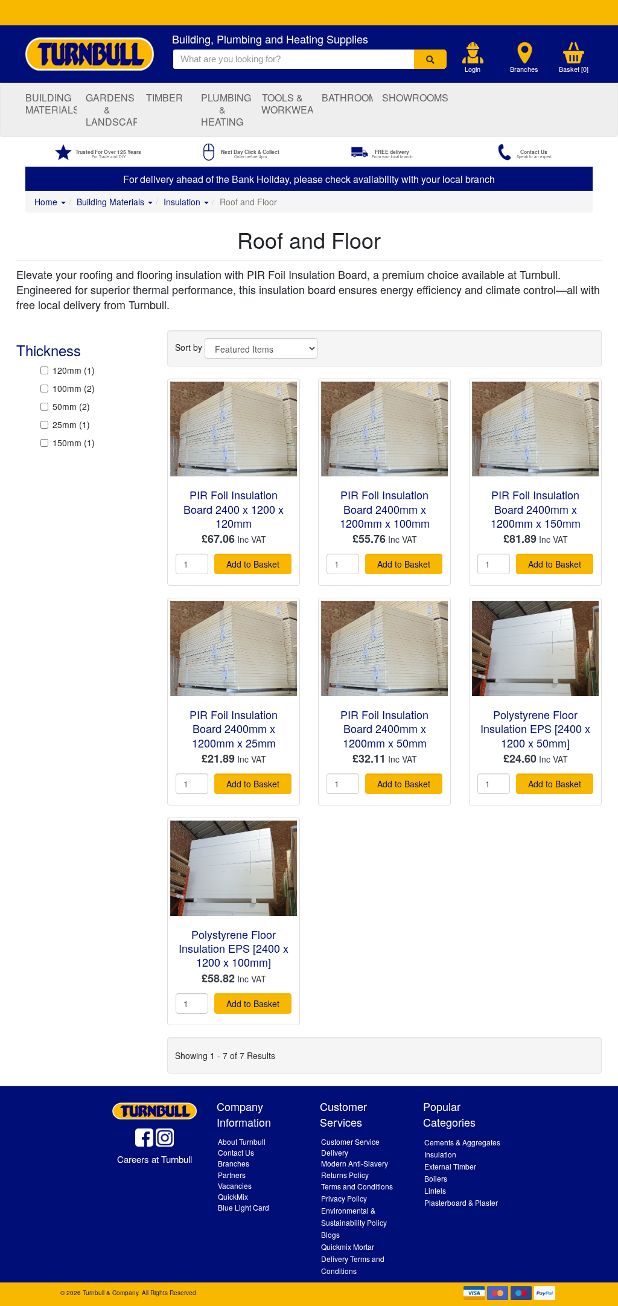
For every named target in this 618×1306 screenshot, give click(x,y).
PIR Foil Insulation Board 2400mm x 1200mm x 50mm (384, 728)
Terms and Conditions (357, 1186)
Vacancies (235, 1185)
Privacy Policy (344, 1198)
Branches (524, 69)
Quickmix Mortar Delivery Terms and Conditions (352, 1258)
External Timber (450, 1166)
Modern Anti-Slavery (354, 1163)
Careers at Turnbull (154, 1159)
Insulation (183, 202)
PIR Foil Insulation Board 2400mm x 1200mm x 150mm (536, 509)
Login (472, 69)
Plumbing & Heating (226, 110)
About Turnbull (242, 1141)
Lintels (435, 1190)
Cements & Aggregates (462, 1142)
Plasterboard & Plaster (461, 1202)
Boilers (435, 1178)
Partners (232, 1175)
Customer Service (350, 1141)
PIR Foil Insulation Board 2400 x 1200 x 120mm (233, 509)
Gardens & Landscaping (111, 110)
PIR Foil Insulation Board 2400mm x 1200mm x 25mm (234, 728)
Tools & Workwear (287, 104)
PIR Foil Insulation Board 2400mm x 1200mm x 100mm (385, 509)
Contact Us (236, 1152)
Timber (164, 97)
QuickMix (233, 1196)
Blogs (330, 1234)
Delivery (334, 1152)
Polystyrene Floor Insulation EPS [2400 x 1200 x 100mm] (233, 948)
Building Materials (51, 104)
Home (47, 202)
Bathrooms (347, 97)
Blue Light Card (243, 1207)
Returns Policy (345, 1175)
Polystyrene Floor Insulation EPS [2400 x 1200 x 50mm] (535, 728)
